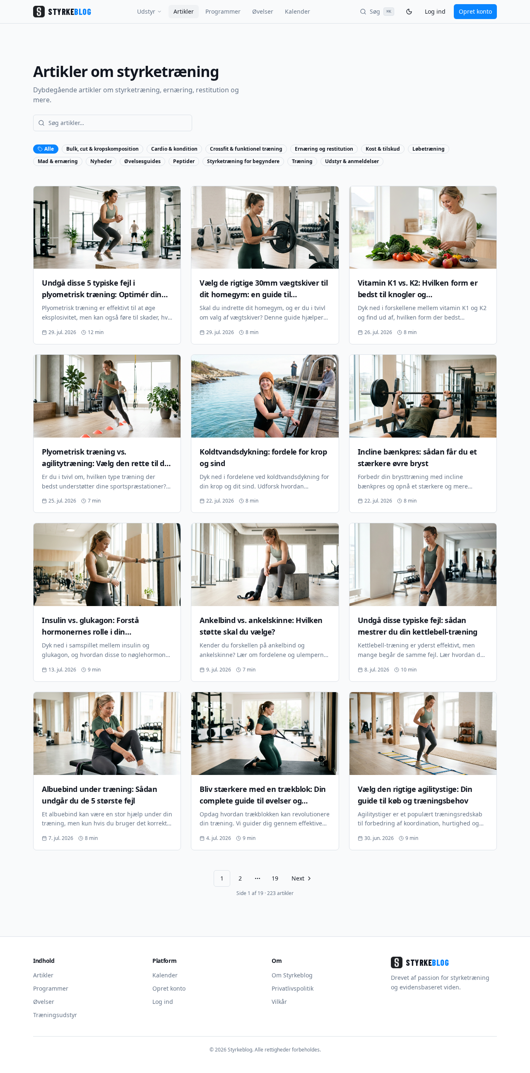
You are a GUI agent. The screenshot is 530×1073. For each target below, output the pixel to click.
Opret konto (475, 11)
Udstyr (146, 11)
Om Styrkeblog (292, 975)
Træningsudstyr (55, 1015)
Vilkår (279, 1002)
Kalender (297, 11)
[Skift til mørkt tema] (409, 11)
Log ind (435, 11)
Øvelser (262, 11)
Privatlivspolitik (292, 988)
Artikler (183, 11)
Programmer (223, 11)
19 (275, 878)
